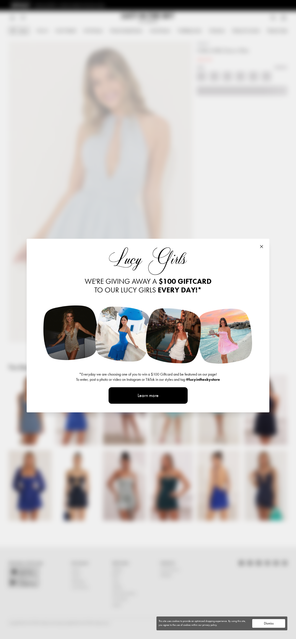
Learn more (148, 395)
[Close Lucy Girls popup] (261, 246)
